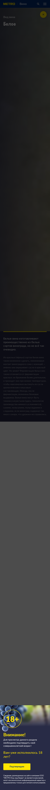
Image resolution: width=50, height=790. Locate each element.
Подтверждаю (17, 767)
